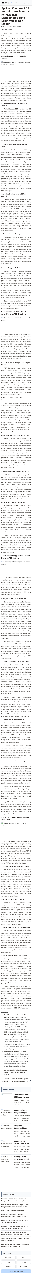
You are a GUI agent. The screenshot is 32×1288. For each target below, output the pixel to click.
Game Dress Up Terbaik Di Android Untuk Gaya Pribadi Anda (15, 1239)
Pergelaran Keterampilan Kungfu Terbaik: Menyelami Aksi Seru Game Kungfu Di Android (15, 1206)
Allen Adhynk (6, 26)
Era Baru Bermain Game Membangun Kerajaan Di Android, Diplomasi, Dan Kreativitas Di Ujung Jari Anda (13, 1200)
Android (10, 29)
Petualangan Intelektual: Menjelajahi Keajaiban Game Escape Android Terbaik (15, 1233)
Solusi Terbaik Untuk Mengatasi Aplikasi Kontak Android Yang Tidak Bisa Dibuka (15, 1080)
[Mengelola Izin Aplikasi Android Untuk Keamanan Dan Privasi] (2, 1072)
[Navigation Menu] (29, 2)
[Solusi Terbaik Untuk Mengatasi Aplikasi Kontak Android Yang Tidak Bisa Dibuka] (29, 1081)
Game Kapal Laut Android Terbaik (12, 1210)
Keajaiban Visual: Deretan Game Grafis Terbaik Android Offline (14, 1221)
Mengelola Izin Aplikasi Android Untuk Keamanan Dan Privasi (15, 1071)
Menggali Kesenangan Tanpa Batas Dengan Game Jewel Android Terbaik (13, 1215)
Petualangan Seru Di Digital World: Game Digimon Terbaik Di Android (15, 1245)
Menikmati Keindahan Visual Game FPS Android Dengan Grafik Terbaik (14, 1227)
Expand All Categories (16, 1271)
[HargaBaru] (9, 2)
